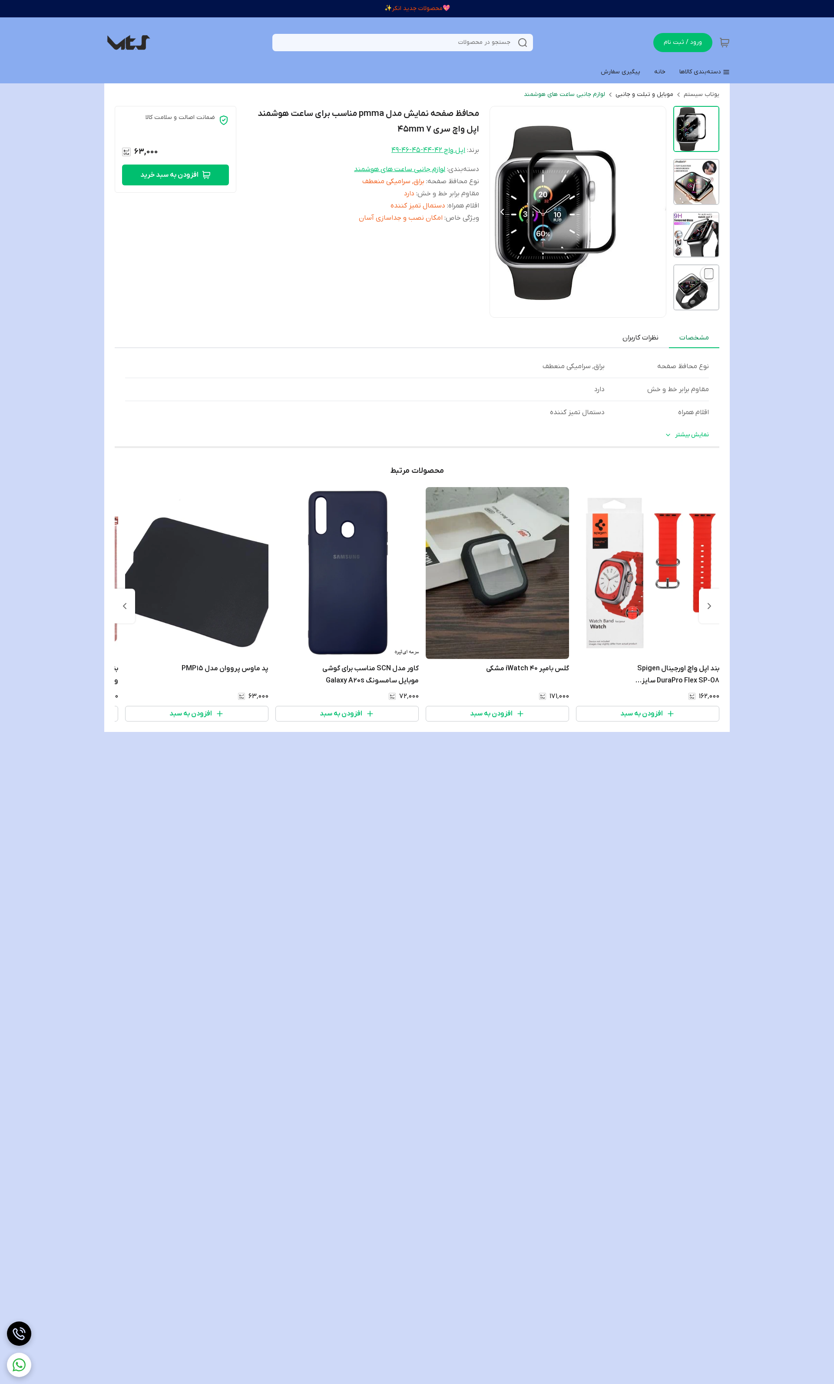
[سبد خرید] (724, 42)
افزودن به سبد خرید (169, 175)
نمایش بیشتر (692, 435)
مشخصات (694, 337)
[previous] (709, 606)
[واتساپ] (19, 1365)
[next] (124, 606)
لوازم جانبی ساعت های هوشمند (564, 94)
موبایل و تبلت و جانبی (644, 94)
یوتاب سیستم (701, 94)
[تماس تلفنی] (19, 1333)
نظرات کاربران (640, 337)
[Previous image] (502, 212)
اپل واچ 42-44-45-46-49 (428, 150)
